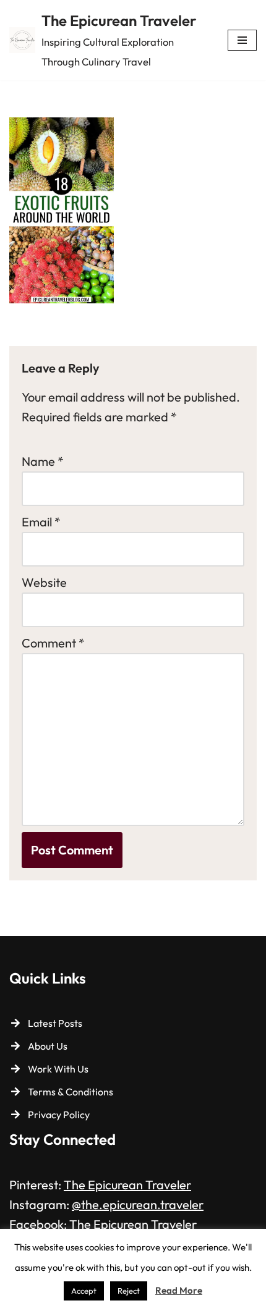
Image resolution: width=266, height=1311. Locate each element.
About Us (47, 1046)
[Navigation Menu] (242, 40)
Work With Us (58, 1069)
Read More (178, 1290)
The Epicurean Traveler (127, 1184)
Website (44, 582)
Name (43, 461)
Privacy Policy (59, 1114)
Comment (53, 643)
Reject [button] (129, 1291)
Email (41, 521)
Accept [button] (84, 1291)
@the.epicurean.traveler (138, 1204)
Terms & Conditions (70, 1091)
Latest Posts (55, 1023)
